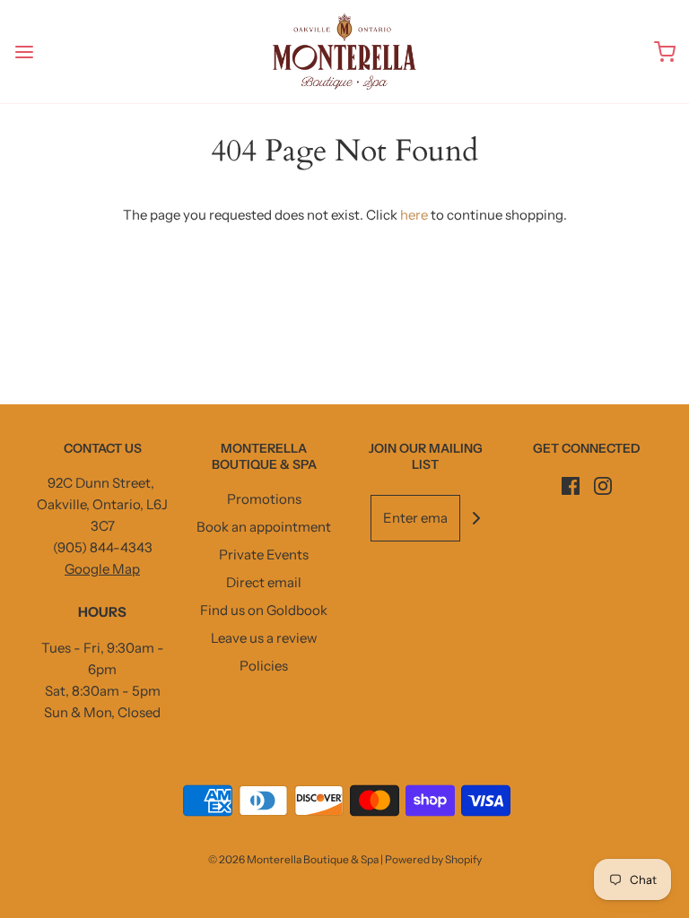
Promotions (264, 498)
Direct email (263, 582)
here (414, 214)
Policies (264, 665)
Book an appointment (263, 526)
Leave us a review (264, 637)
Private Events (264, 554)
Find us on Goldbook (263, 610)
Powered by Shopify (433, 859)
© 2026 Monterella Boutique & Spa (293, 859)
